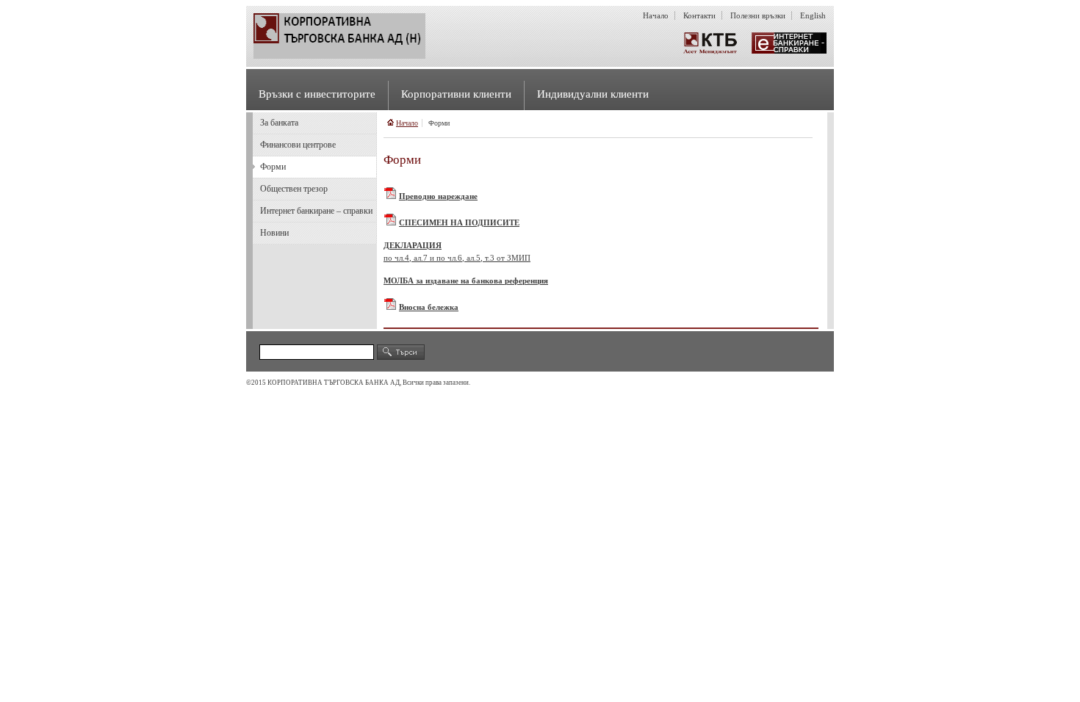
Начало (656, 15)
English (813, 15)
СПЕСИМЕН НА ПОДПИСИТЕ (459, 222)
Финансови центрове (298, 145)
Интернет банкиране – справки (316, 211)
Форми (273, 167)
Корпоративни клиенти (456, 94)
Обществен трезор (294, 189)
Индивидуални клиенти (593, 94)
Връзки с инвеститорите (317, 94)
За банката (279, 122)
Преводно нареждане (438, 196)
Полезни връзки (757, 15)
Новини (274, 233)
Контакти (699, 15)
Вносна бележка (428, 307)
